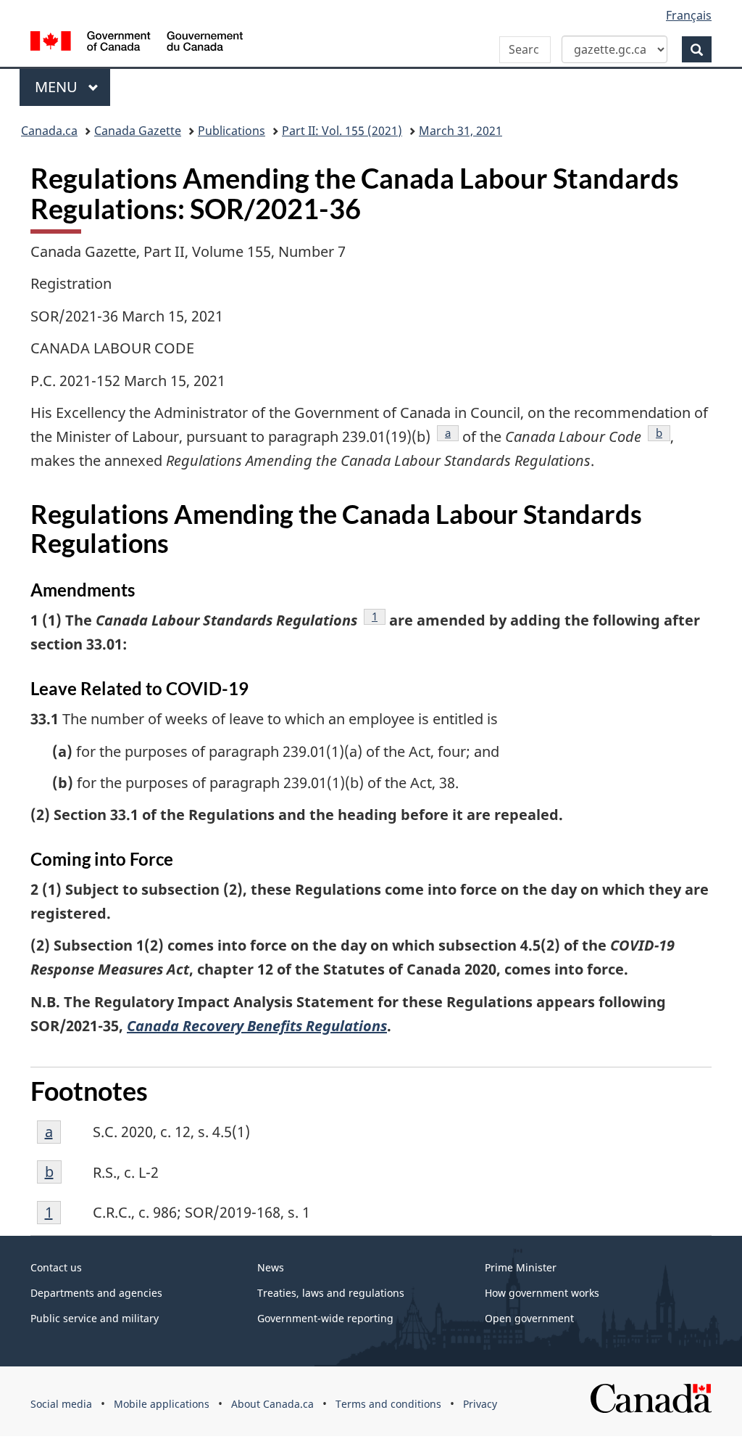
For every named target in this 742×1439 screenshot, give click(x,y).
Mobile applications (161, 1404)
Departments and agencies (96, 1293)
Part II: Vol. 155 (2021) (342, 131)
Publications (231, 131)
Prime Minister (520, 1267)
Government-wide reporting (325, 1318)
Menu (58, 87)
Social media (61, 1404)
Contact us (56, 1267)
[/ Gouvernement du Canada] (136, 43)
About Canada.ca (272, 1404)
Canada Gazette (137, 131)
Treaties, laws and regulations (330, 1293)
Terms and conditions (388, 1404)
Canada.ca (49, 131)
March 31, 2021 (460, 131)
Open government (529, 1318)
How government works (542, 1293)
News (270, 1267)
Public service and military (94, 1318)
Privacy (480, 1404)
